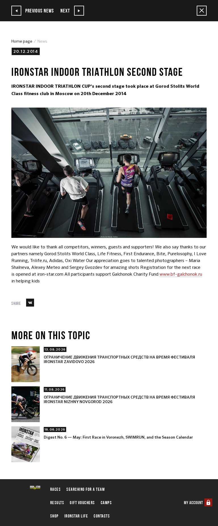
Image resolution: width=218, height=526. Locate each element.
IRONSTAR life (76, 516)
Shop (54, 516)
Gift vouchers (82, 502)
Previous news (39, 10)
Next (65, 10)
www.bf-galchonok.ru (181, 274)
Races (55, 489)
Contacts (102, 516)
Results (57, 502)
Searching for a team (85, 489)
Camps (106, 502)
